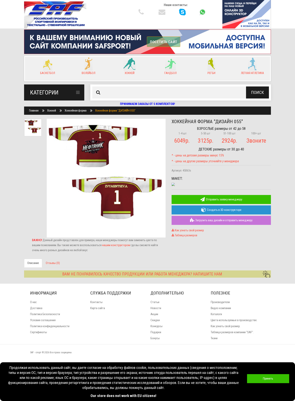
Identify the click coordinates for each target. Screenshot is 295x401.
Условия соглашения (43, 320)
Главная (34, 110)
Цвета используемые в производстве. (234, 320)
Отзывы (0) (53, 263)
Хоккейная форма (75, 110)
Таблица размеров (185, 235)
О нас (33, 302)
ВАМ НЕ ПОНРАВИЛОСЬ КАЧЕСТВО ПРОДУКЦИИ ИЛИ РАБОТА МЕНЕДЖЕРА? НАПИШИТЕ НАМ (142, 274)
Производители (220, 302)
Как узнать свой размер (189, 230)
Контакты (96, 302)
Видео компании (221, 308)
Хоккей (51, 110)
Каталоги (216, 314)
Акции (154, 314)
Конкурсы (157, 326)
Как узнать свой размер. (225, 326)
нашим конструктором (116, 245)
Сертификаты (38, 332)
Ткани (214, 338)
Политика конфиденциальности (49, 326)
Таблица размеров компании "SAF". (232, 332)
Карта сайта (97, 308)
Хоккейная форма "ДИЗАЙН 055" (115, 110)
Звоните (256, 140)
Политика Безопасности (45, 314)
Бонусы (155, 338)
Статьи (155, 302)
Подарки (156, 332)
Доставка (36, 308)
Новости (156, 308)
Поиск (257, 92)
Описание (33, 263)
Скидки (155, 320)
